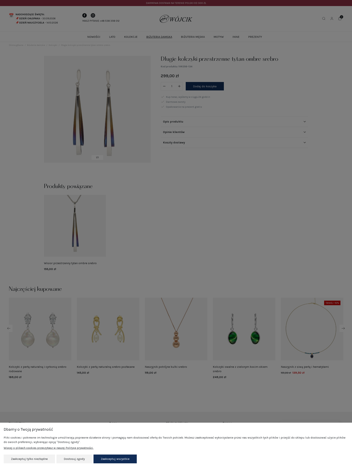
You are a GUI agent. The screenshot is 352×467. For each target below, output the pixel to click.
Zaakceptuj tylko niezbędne (29, 459)
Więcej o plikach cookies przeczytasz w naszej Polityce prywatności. (49, 448)
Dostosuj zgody (74, 459)
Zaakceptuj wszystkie (115, 459)
